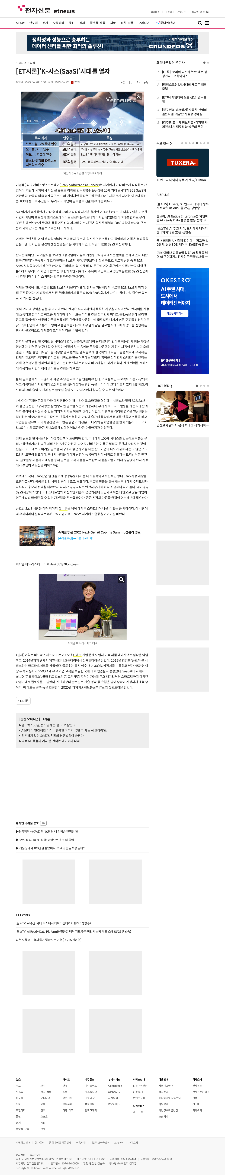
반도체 (33, 23)
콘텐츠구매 (139, 1098)
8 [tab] (208, 143)
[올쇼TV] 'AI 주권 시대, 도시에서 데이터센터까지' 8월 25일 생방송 (182, 230)
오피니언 (143, 23)
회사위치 (197, 1110)
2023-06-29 (67, 82)
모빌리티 (58, 23)
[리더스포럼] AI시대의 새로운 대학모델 (184, 87)
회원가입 (204, 11)
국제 (42, 1104)
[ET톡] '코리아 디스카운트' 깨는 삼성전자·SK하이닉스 (184, 74)
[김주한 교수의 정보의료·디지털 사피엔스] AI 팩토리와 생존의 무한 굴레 (185, 125)
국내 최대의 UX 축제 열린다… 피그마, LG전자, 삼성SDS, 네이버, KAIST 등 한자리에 (182, 244)
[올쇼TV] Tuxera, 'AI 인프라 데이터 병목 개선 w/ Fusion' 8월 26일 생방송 (182, 206)
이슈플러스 (91, 1085)
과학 (113, 23)
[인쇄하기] (146, 82)
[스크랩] (130, 82)
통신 (72, 23)
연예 (65, 1085)
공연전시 (67, 1098)
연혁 (194, 1098)
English (155, 11)
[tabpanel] (182, 99)
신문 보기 (138, 1092)
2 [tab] (208, 63)
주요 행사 (164, 143)
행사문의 (163, 1092)
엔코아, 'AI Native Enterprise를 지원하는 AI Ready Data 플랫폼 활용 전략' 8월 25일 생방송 (182, 220)
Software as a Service (84, 185)
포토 (65, 1092)
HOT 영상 (164, 386)
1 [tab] (204, 63)
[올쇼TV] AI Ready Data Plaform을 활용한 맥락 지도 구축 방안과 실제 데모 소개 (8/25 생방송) (73, 932)
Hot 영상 (89, 1098)
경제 (82, 23)
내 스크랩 (138, 1112)
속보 (18, 1085)
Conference (115, 1085)
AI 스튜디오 (91, 1092)
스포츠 (44, 1116)
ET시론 (24, 701)
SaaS (64, 185)
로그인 (195, 11)
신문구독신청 (140, 1085)
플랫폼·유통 (97, 23)
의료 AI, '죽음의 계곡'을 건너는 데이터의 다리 (50, 741)
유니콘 (63, 509)
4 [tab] (193, 143)
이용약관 (163, 1104)
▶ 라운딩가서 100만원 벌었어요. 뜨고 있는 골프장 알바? (50, 848)
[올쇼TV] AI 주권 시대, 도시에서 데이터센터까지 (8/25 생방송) (53, 923)
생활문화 (67, 1104)
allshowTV (114, 1092)
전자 (45, 23)
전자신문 (197, 1085)
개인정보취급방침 (168, 1110)
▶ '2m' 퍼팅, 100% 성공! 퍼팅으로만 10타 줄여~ (45, 840)
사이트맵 (133, 1142)
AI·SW (20, 23)
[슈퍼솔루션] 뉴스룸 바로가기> (75, 538)
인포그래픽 (91, 1110)
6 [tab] (201, 143)
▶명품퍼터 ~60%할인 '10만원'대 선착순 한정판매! (47, 832)
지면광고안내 (166, 1085)
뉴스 (18, 1079)
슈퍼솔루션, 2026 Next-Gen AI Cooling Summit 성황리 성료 (99, 532)
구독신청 (181, 11)
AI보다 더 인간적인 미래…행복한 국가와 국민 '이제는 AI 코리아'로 (64, 730)
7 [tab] (204, 143)
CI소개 (196, 1104)
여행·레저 (68, 1110)
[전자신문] (46, 9)
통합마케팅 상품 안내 (170, 1098)
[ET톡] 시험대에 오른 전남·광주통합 (184, 99)
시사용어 (113, 1098)
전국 (42, 1110)
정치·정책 (127, 23)
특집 (42, 1122)
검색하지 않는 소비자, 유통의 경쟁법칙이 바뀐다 (52, 736)
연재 (42, 1129)
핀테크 (77, 655)
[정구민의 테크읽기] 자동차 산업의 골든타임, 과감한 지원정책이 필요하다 (185, 112)
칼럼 (32, 63)
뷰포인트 (89, 1104)
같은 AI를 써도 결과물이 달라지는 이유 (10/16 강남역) (48, 940)
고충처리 (163, 1116)
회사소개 (35, 1155)
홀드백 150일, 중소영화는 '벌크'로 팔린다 (48, 725)
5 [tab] (197, 143)
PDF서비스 (114, 1104)
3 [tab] (190, 143)
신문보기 (169, 11)
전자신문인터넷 (200, 1092)
